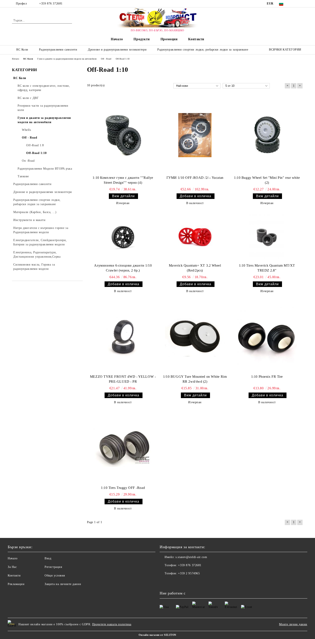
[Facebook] (294, 3)
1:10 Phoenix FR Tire (267, 376)
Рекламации (16, 584)
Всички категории (285, 49)
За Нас (12, 567)
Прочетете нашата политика (111, 624)
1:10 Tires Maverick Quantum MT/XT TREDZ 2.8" (267, 268)
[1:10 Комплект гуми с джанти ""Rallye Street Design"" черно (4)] (123, 135)
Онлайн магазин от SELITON (157, 634)
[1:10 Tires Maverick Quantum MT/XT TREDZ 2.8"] (267, 237)
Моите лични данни (293, 624)
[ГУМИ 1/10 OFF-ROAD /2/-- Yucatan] (195, 135)
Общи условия (55, 575)
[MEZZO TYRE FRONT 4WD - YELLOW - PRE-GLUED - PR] (123, 336)
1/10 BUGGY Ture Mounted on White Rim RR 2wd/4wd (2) (195, 379)
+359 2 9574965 (189, 573)
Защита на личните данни (63, 584)
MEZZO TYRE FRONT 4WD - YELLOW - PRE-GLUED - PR (123, 379)
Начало (117, 39)
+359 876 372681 (50, 3)
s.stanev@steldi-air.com (191, 557)
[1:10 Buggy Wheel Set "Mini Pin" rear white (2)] (267, 135)
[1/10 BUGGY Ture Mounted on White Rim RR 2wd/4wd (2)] (195, 337)
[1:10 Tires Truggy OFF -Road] (123, 448)
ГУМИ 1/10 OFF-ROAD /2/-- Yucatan (195, 177)
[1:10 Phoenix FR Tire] (267, 337)
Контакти (196, 39)
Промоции (168, 39)
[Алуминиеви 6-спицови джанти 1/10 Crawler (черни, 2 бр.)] (123, 237)
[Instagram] (300, 3)
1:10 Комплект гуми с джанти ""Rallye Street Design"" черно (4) (123, 180)
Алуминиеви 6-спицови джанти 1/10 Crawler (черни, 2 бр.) (123, 268)
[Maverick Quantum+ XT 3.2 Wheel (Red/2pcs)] (195, 237)
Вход (48, 558)
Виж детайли (123, 196)
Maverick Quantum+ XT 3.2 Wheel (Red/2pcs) (195, 268)
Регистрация (53, 567)
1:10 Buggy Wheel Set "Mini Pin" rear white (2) (267, 180)
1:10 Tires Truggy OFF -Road (123, 488)
